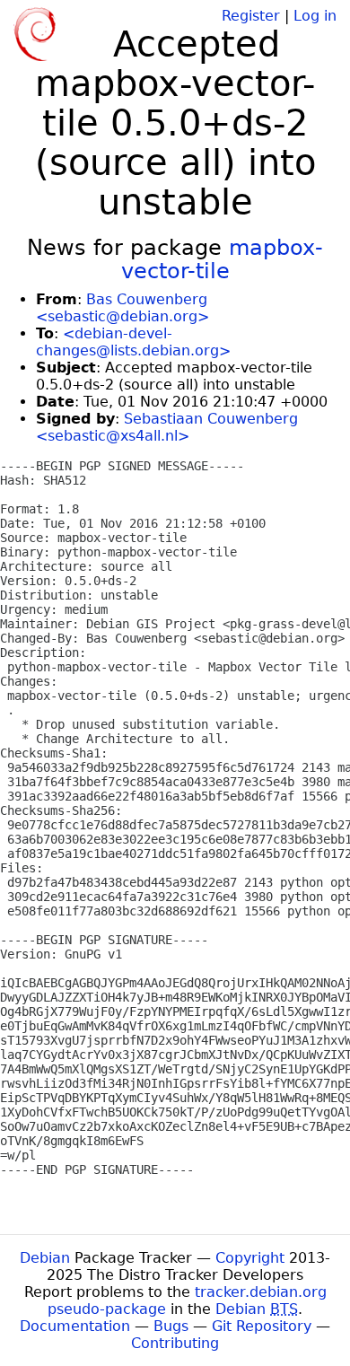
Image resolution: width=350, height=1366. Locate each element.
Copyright (249, 1257)
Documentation (75, 1326)
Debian (45, 1257)
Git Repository (261, 1326)
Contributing (175, 1343)
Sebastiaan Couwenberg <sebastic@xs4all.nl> (167, 427)
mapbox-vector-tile (222, 259)
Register (251, 15)
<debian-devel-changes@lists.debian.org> (133, 342)
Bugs (170, 1326)
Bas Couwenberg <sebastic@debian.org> (122, 308)
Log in (315, 15)
